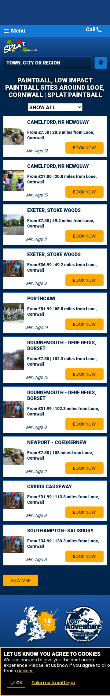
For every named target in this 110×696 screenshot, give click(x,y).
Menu (14, 31)
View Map (21, 580)
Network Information (83, 624)
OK (16, 683)
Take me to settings (53, 683)
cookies (25, 671)
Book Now (84, 148)
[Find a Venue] (47, 63)
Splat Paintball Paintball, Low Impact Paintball (55, 47)
